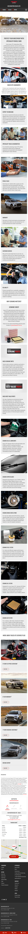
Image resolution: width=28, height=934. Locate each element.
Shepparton (14, 799)
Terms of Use (17, 897)
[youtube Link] (4, 899)
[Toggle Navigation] (26, 10)
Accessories (17, 871)
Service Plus (17, 867)
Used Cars (3, 877)
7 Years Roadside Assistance (20, 876)
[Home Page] (14, 2)
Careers (16, 886)
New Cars (3, 874)
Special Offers (4, 879)
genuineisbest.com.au (16, 325)
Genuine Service (18, 878)
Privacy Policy (17, 895)
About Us (16, 885)
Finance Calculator (4, 885)
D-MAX (2, 867)
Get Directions (13, 856)
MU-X (2, 869)
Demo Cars (3, 875)
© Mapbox (24, 858)
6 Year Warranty (18, 874)
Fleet (2, 881)
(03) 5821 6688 (16, 816)
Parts (16, 869)
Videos (16, 888)
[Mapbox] (4, 857)
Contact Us (17, 883)
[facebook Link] (2, 899)
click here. (25, 794)
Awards (16, 890)
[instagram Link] (6, 899)
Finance (2, 883)
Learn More (5, 669)
